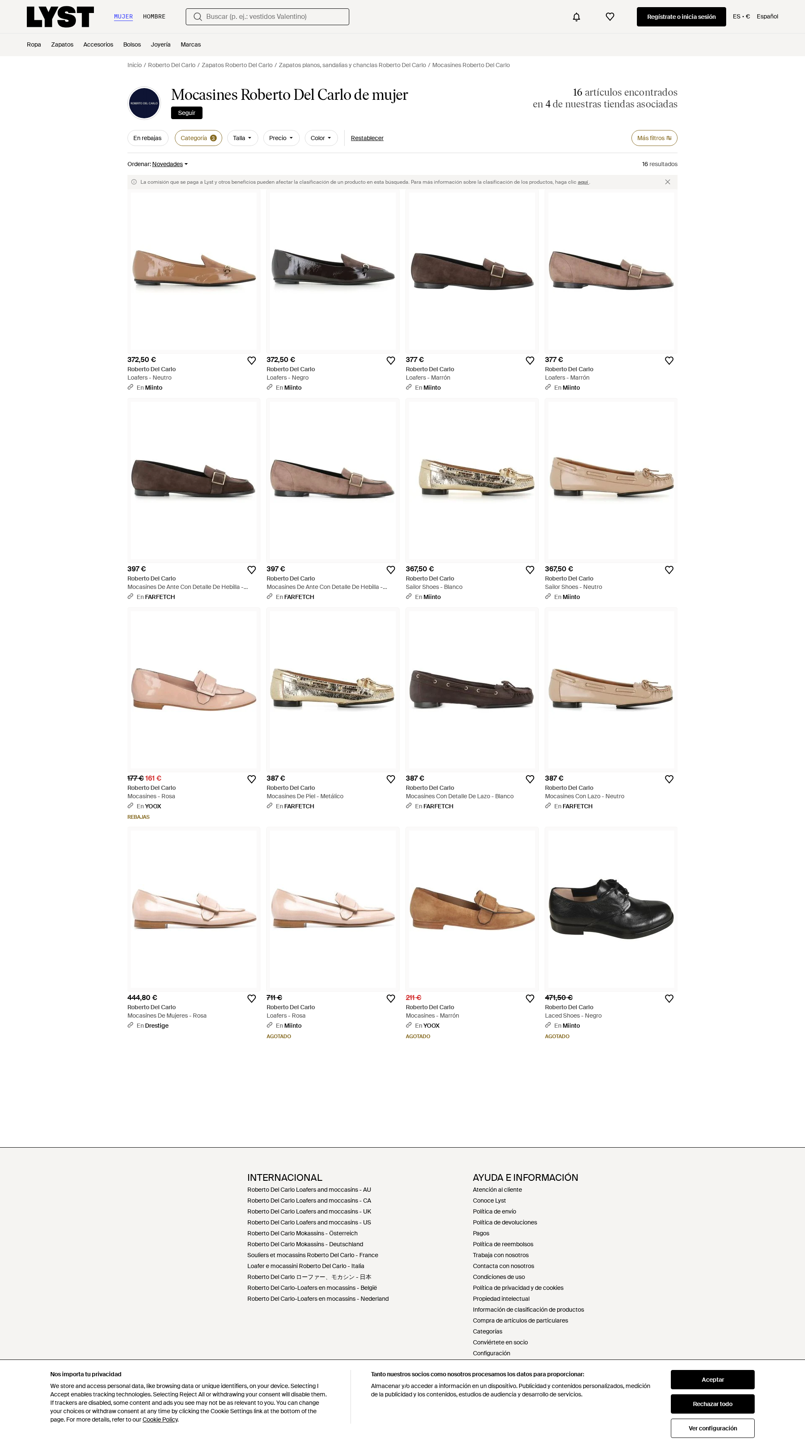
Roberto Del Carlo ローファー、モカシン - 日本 (309, 1277)
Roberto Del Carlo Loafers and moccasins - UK (309, 1211)
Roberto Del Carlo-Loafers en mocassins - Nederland (318, 1298)
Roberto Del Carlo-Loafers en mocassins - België (312, 1288)
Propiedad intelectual (501, 1298)
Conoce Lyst (489, 1200)
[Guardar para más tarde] (251, 360)
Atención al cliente (497, 1189)
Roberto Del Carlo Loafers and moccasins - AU (309, 1189)
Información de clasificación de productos (528, 1309)
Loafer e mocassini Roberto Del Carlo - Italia (305, 1266)
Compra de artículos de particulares (520, 1320)
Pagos (481, 1233)
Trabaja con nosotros (501, 1255)
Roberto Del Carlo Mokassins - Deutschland (305, 1244)
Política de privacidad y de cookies (518, 1288)
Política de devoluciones (505, 1222)
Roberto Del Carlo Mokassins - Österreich (302, 1233)
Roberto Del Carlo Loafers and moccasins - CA (309, 1200)
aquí (583, 182)
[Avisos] (576, 17)
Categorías (487, 1331)
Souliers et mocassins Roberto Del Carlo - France (312, 1255)
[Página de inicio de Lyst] (60, 17)
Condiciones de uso (499, 1277)
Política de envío (494, 1211)
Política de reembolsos (503, 1244)
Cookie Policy (160, 1419)
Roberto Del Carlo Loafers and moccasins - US (309, 1222)
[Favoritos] (610, 17)
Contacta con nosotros (503, 1266)
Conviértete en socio (500, 1342)
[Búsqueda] (198, 17)
